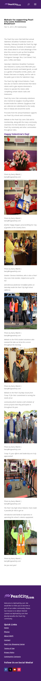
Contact (7, 640)
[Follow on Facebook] (6, 669)
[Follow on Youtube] (14, 669)
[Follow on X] (10, 669)
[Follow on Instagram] (19, 669)
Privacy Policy (9, 652)
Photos (7, 632)
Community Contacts (12, 657)
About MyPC (8, 636)
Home (6, 628)
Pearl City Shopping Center (14, 644)
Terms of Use (9, 648)
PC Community (20, 27)
